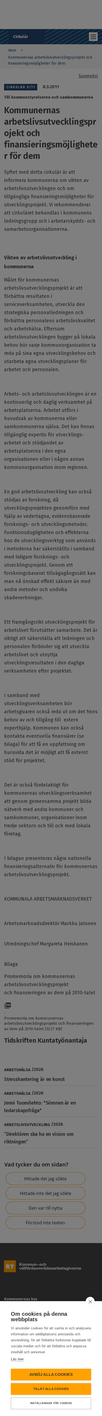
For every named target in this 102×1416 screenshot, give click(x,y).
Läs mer (17, 1359)
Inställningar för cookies (51, 1403)
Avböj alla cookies (51, 1375)
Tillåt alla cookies (51, 1388)
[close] (90, 1301)
